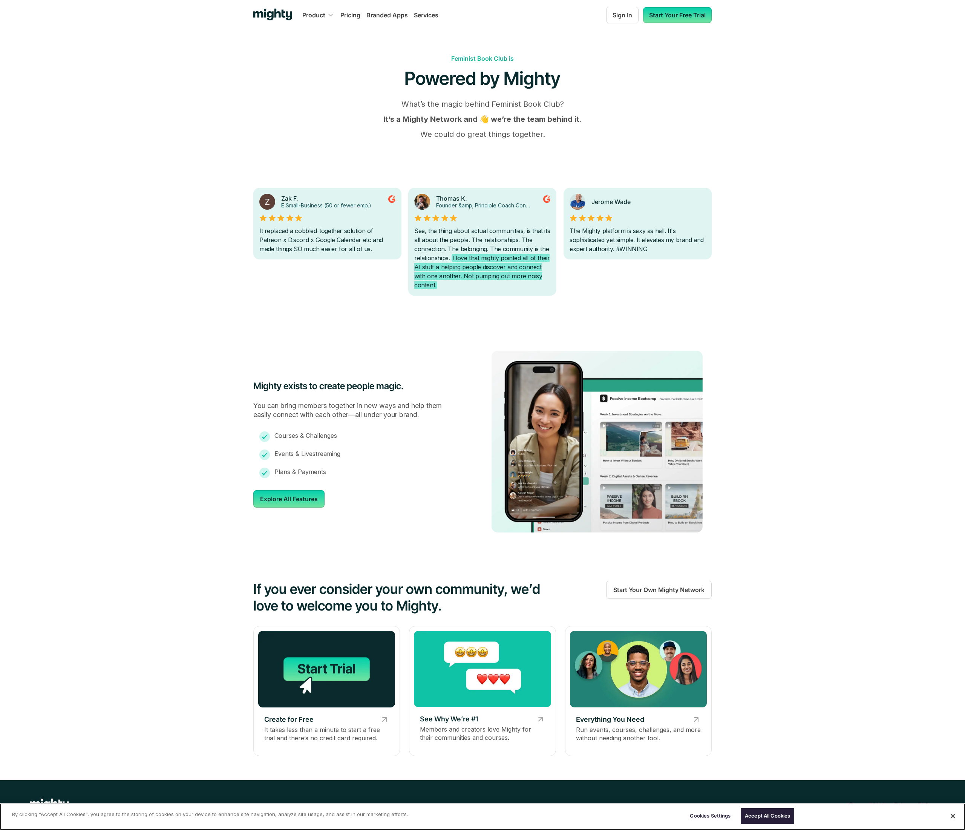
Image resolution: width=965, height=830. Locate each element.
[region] (482, 816)
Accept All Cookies (767, 816)
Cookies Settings (710, 816)
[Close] (953, 816)
